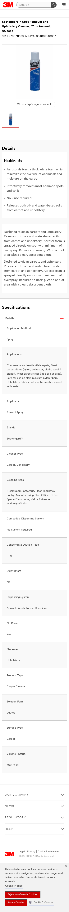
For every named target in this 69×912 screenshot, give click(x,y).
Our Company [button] (17, 794)
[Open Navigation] (64, 4)
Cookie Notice (14, 886)
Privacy (31, 851)
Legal (22, 851)
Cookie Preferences (48, 851)
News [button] (9, 806)
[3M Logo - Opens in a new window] (8, 5)
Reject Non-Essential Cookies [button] (22, 894)
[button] (41, 902)
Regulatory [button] (15, 817)
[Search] (54, 5)
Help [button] (9, 829)
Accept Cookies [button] (16, 903)
